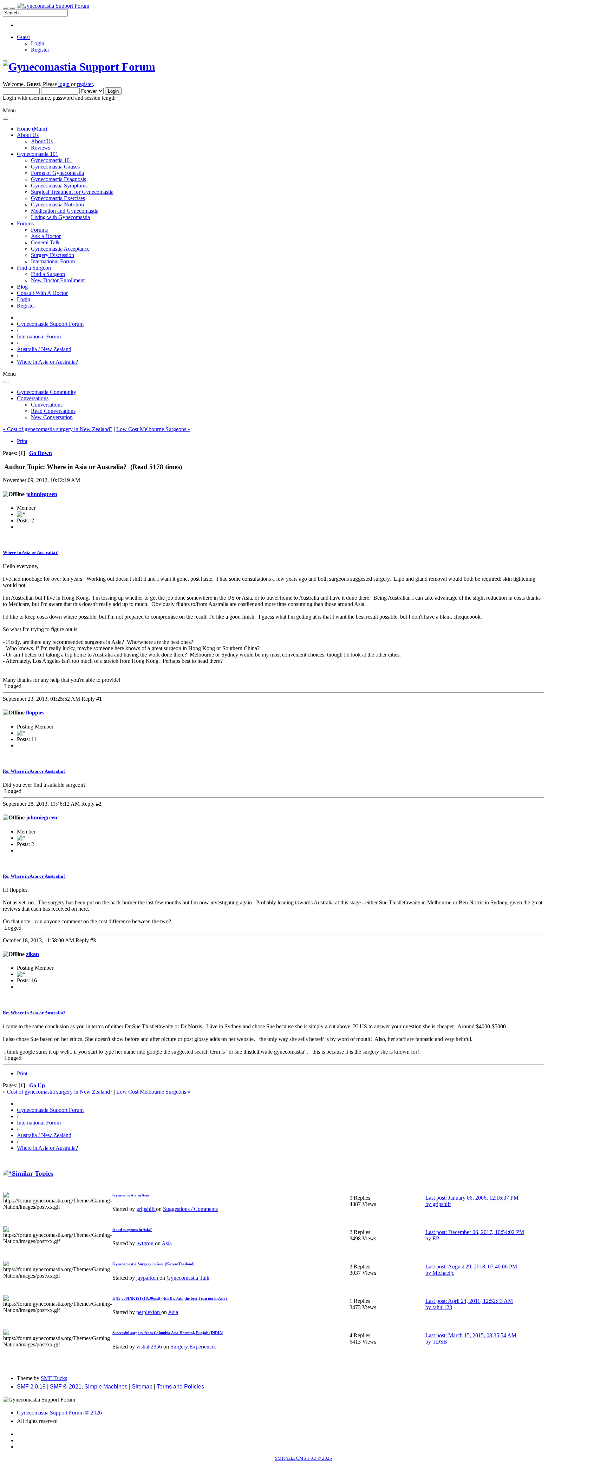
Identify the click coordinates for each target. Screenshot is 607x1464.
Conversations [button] (32, 398)
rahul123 (442, 1307)
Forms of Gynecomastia (57, 173)
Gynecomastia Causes (55, 167)
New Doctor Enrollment (58, 280)
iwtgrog (145, 1243)
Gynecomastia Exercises (58, 198)
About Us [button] (28, 135)
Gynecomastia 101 (51, 160)
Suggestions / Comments (190, 1209)
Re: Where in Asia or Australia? (34, 771)
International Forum (53, 261)
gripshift (146, 1209)
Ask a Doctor (46, 236)
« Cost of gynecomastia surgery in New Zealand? (57, 429)
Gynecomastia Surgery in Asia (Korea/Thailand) (153, 1264)
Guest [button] (23, 37)
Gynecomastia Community (46, 392)
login (64, 84)
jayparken (147, 1278)
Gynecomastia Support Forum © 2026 (59, 1413)
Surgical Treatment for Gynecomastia (72, 192)
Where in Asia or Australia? (30, 552)
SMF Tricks (54, 1378)
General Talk (45, 242)
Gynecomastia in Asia (130, 1195)
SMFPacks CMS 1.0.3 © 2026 (303, 1458)
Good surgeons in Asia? (132, 1229)
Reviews (40, 148)
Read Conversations (53, 411)
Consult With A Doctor (42, 293)
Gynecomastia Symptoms (59, 186)
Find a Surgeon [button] (34, 268)
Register (40, 50)
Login (37, 43)
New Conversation (52, 417)
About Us (42, 141)
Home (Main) (32, 129)
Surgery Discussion (52, 255)
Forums (39, 230)
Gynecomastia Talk (188, 1278)
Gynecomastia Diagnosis (58, 179)
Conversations (47, 405)
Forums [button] (25, 223)
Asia (167, 1243)
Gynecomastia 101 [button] (37, 154)
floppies (35, 712)
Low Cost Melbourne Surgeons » (153, 429)
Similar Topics (32, 1173)
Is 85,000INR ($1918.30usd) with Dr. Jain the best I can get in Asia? (170, 1298)
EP (435, 1238)
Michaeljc (443, 1273)
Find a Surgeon (48, 274)
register (85, 84)
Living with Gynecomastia (60, 217)
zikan (32, 954)
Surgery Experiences (193, 1347)
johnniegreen (41, 494)
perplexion (148, 1312)
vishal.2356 (149, 1347)
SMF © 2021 (65, 1387)
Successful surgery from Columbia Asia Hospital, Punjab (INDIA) (167, 1333)
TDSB (439, 1342)
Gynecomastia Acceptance (60, 249)
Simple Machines (106, 1387)
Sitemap (142, 1387)
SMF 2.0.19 (31, 1387)
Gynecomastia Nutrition (57, 204)
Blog (22, 287)
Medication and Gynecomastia (64, 211)
